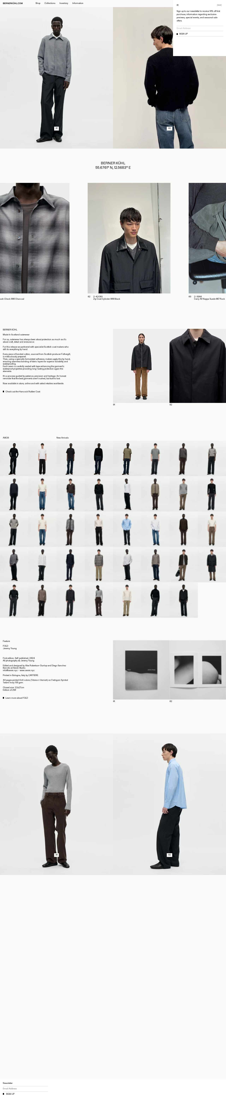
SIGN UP (183, 34)
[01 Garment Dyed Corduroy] (56, 873)
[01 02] (169, 366)
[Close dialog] (219, 5)
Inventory (64, 3)
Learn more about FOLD (16, 698)
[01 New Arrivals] (56, 147)
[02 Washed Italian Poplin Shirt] (169, 873)
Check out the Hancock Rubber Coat (22, 392)
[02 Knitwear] (169, 147)
